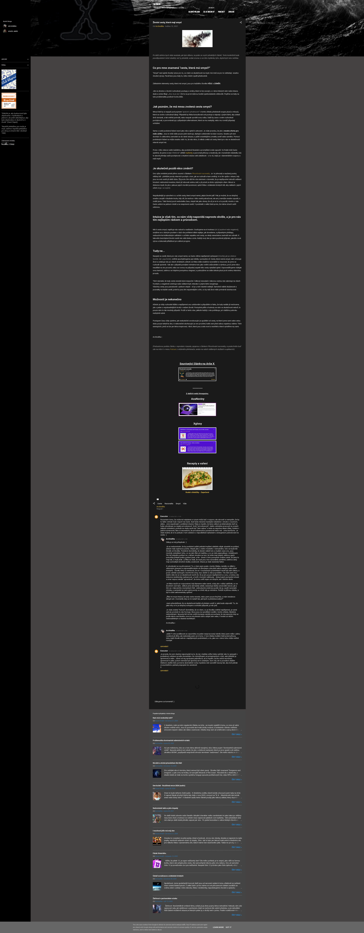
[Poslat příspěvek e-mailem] (158, 500)
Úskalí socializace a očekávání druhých (168, 876)
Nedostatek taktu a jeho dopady (165, 808)
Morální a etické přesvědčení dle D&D (167, 763)
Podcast (221, 12)
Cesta (159, 503)
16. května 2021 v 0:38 (181, 539)
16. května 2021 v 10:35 (175, 651)
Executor (164, 516)
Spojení (231, 12)
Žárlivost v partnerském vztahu (165, 898)
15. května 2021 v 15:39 (175, 516)
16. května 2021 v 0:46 (181, 630)
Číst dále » (237, 734)
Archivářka (170, 539)
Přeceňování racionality (201, 173)
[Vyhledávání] (244, 5)
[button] (241, 22)
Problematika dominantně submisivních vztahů (171, 740)
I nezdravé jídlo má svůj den (164, 831)
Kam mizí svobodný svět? (163, 718)
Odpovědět (164, 646)
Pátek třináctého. (159, 853)
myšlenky (189, 153)
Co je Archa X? (209, 12)
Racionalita (169, 503)
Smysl (178, 503)
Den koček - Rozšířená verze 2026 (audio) (169, 786)
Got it (228, 927)
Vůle (184, 503)
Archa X (157, 4)
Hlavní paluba (194, 12)
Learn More (218, 927)
